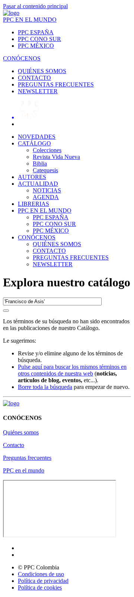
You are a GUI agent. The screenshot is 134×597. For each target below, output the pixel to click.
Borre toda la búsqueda (45, 387)
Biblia (40, 163)
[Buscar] (6, 311)
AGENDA (46, 197)
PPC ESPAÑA (36, 32)
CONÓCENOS (22, 58)
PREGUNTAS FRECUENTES (56, 84)
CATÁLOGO (34, 143)
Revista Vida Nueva (56, 157)
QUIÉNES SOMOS (42, 71)
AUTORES (32, 177)
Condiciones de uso (41, 574)
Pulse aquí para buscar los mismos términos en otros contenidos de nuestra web (72, 370)
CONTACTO (34, 78)
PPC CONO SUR (39, 39)
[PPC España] (11, 403)
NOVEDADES (36, 136)
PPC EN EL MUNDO (30, 19)
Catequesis (45, 170)
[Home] (11, 13)
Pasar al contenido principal (35, 6)
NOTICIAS (47, 190)
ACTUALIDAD (38, 183)
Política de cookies (40, 587)
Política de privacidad (43, 581)
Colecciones (47, 150)
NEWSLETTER (38, 91)
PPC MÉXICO (36, 46)
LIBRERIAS (33, 204)
